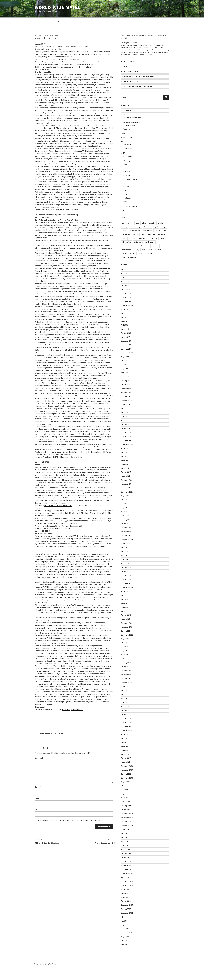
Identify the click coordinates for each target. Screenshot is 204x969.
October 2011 (125, 679)
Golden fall (124, 66)
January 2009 (125, 810)
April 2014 (124, 559)
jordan (143, 234)
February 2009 (126, 806)
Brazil (123, 114)
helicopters (126, 234)
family (124, 230)
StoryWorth (127, 156)
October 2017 (126, 396)
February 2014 (126, 567)
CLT (145, 227)
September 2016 (127, 444)
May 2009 (124, 794)
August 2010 (125, 734)
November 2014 (126, 532)
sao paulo (155, 246)
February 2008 (126, 853)
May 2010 (124, 746)
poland (128, 242)
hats (164, 230)
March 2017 (125, 420)
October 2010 (126, 726)
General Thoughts (127, 137)
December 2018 (126, 341)
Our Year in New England (129, 206)
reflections (140, 246)
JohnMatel (57, 35)
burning (124, 227)
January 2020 (125, 289)
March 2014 (125, 563)
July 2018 (124, 361)
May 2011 (124, 698)
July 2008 (124, 833)
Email (38, 798)
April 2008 (124, 845)
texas (150, 250)
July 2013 (124, 595)
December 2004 (127, 913)
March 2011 (125, 706)
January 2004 (125, 929)
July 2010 (124, 738)
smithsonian (126, 250)
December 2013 (126, 575)
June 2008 (124, 837)
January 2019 (125, 337)
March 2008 (125, 849)
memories (133, 238)
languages (151, 234)
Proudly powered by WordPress (45, 964)
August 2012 (125, 639)
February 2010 (126, 758)
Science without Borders (132, 117)
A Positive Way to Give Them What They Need (137, 76)
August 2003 (125, 937)
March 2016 (125, 468)
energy (163, 227)
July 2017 (124, 408)
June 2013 (124, 599)
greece (157, 230)
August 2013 (125, 591)
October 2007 (126, 869)
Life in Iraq (127, 145)
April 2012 (124, 655)
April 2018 (124, 373)
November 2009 (127, 770)
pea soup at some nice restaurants (58, 506)
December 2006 (127, 881)
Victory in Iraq (128, 148)
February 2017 (126, 424)
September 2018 (127, 353)
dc (150, 227)
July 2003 (124, 941)
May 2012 (124, 651)
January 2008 (125, 857)
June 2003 (124, 945)
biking (144, 223)
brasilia (160, 223)
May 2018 (124, 369)
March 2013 (125, 611)
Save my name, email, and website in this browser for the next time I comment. (68, 820)
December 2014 (126, 528)
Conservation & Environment (51, 734)
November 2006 (127, 885)
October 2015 (126, 488)
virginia (132, 253)
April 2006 (124, 897)
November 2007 (127, 865)
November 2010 (126, 722)
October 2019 (126, 301)
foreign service (134, 230)
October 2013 (126, 583)
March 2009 (125, 802)
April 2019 (124, 325)
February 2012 (126, 663)
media (124, 238)
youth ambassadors (129, 257)
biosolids (152, 223)
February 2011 (126, 710)
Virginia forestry (129, 125)
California (126, 172)
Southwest (127, 198)
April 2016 (124, 464)
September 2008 (127, 826)
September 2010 (127, 730)
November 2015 (126, 484)
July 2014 (124, 547)
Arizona (126, 168)
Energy (123, 133)
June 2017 (124, 412)
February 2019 (126, 333)
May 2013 (124, 603)
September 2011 (126, 683)
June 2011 (124, 694)
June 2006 (124, 893)
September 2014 (127, 540)
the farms (158, 250)
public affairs (149, 242)
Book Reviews (126, 110)
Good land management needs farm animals (136, 86)
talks (143, 250)
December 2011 (126, 671)
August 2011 (125, 686)
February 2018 (126, 381)
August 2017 (125, 404)
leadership (161, 234)
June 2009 (124, 790)
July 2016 (124, 452)
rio (148, 246)
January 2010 (125, 762)
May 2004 (124, 925)
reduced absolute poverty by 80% (80, 197)
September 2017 (127, 400)
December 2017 (126, 389)
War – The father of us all (129, 71)
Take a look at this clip (69, 210)
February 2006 (126, 901)
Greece (126, 187)
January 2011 (125, 714)
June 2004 (124, 921)
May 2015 (124, 508)
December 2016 (126, 432)
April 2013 (124, 607)
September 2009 (127, 778)
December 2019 (126, 293)
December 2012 (126, 623)
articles (130, 223)
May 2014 (124, 555)
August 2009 (125, 782)
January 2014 (125, 571)
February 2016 (126, 472)
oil (123, 242)
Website (38, 809)
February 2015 (126, 520)
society (136, 250)
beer (137, 223)
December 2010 (126, 718)
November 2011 (126, 675)
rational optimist (128, 246)
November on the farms (129, 81)
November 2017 (126, 393)
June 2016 (124, 456)
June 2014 (124, 551)
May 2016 (124, 460)
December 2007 (127, 861)
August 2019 (125, 309)
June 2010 (124, 742)
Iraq (122, 141)
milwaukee (143, 238)
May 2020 (124, 273)
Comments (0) (72, 215)
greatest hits (147, 230)
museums (153, 238)
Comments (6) (67, 528)
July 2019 (124, 313)
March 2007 (125, 877)
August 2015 (125, 496)
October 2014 (126, 536)
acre (123, 223)
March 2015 (125, 516)
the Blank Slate (79, 253)
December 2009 (127, 766)
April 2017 (124, 416)
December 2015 (126, 480)
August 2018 (125, 357)
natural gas (163, 238)
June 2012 (124, 647)
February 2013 (126, 615)
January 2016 (125, 476)
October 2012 (126, 631)
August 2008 (125, 829)
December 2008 (127, 814)
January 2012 (125, 667)
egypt (156, 227)
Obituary (57, 21)
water (140, 253)
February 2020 (126, 285)
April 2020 (124, 277)
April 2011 (124, 702)
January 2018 (125, 385)
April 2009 (124, 798)
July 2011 (124, 690)
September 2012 (127, 635)
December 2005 (127, 905)
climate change (135, 227)
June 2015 (124, 504)
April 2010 (124, 750)
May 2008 (124, 841)
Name (38, 787)
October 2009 (126, 774)
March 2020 (125, 281)
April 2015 (124, 512)
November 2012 (126, 627)
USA (122, 210)
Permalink (61, 215)
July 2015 (124, 500)
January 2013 (125, 619)
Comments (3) (76, 526)
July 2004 (124, 917)
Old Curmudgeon (127, 161)
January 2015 (125, 524)
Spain (125, 202)
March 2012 (125, 659)
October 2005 (126, 909)
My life (123, 153)
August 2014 (125, 543)
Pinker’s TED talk (79, 279)
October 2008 (126, 821)
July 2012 (124, 643)
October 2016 (126, 440)
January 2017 (125, 428)
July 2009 (124, 786)
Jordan (125, 194)
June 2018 (124, 365)
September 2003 (127, 933)
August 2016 (125, 448)
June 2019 (124, 317)
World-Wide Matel (58, 7)
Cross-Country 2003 (130, 175)
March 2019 (125, 329)
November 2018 (126, 345)
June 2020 (124, 269)
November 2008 (127, 818)
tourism (125, 253)
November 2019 (126, 297)
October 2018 (126, 349)
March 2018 (125, 377)
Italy (124, 190)
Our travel (124, 165)
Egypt (125, 183)
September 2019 (127, 305)
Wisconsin (127, 129)
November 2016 (126, 436)
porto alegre (138, 242)
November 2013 (126, 579)
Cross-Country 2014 (130, 179)
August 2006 (125, 889)
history (135, 234)
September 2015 (127, 492)
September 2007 (127, 873)
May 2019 (124, 321)
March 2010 (125, 754)
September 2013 (127, 587)
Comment (39, 758)
